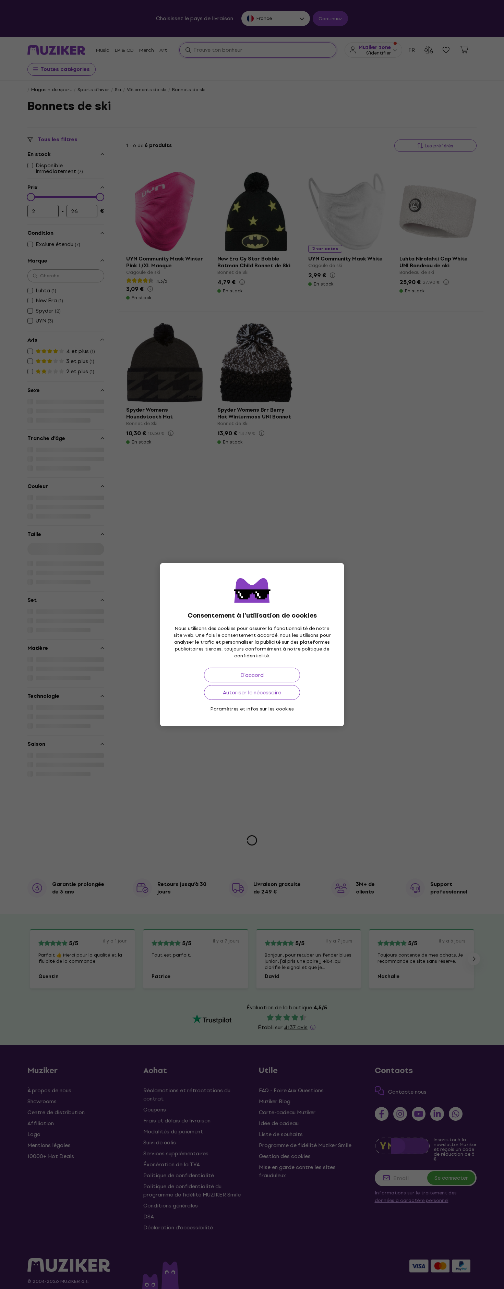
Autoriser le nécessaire (252, 692)
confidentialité (251, 656)
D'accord (252, 675)
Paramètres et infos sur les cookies (252, 709)
